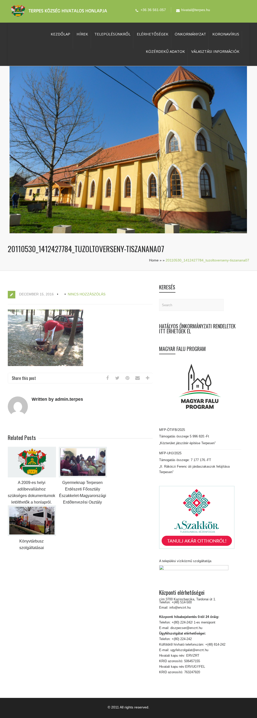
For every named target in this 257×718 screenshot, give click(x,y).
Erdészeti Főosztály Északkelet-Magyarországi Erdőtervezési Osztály (82, 495)
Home (154, 260)
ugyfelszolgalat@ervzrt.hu (188, 650)
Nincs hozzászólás (86, 294)
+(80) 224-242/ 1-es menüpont (193, 622)
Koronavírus (225, 33)
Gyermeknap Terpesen (82, 482)
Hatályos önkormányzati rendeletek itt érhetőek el (197, 328)
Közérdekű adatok (165, 51)
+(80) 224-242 (181, 639)
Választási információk (215, 51)
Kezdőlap (60, 33)
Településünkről (112, 33)
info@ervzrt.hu (180, 607)
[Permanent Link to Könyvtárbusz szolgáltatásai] (32, 535)
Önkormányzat (190, 33)
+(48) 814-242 (214, 644)
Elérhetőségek (152, 33)
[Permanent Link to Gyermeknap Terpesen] (83, 476)
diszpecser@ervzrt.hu (185, 628)
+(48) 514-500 (181, 602)
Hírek (82, 33)
